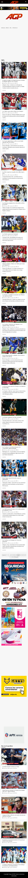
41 (13, 557)
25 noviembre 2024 (12, 389)
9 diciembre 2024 (12, 83)
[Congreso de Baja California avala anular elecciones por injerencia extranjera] (14, 805)
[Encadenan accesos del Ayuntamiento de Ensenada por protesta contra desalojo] (14, 830)
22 (22, 555)
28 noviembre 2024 (12, 297)
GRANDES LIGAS (10, 763)
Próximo (16, 557)
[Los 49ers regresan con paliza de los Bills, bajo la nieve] (14, 162)
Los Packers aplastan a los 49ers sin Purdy (11, 417)
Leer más (4, 90)
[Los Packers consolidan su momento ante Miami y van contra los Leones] (14, 284)
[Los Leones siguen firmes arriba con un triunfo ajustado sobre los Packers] (14, 131)
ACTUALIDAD (5, 811)
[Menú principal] (2, 1)
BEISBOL (4, 763)
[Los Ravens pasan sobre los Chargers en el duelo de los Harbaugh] (14, 376)
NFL (10, 136)
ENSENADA (11, 836)
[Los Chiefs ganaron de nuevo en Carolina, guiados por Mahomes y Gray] (14, 499)
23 (25, 555)
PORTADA (14, 136)
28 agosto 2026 (11, 768)
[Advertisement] (14, 44)
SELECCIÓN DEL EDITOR (7, 137)
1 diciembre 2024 (12, 235)
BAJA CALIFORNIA (12, 811)
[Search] (26, 2)
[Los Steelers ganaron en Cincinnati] (14, 224)
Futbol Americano (6, 136)
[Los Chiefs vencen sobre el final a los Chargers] (14, 101)
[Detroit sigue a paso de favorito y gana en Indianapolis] (14, 468)
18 (13, 555)
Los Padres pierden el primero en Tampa (10, 766)
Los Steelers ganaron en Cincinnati (10, 234)
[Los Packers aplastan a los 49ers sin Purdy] (14, 407)
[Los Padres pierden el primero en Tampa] (14, 756)
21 (20, 555)
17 (11, 555)
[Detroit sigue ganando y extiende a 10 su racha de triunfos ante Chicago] (14, 345)
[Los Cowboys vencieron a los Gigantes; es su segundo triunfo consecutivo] (14, 314)
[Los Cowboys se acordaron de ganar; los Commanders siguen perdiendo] (14, 437)
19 (16, 555)
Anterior (4, 555)
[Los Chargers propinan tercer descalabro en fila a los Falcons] (14, 193)
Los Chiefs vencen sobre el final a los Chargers (12, 111)
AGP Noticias (5, 83)
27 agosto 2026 (11, 867)
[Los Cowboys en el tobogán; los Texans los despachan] (14, 530)
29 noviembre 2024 (12, 266)
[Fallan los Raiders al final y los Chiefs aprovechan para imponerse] (14, 253)
